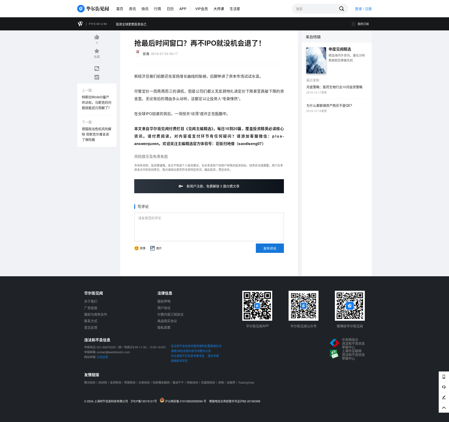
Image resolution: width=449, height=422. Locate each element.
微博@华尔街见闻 (350, 326)
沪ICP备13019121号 (145, 401)
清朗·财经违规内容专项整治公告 (191, 351)
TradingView (246, 382)
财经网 (102, 382)
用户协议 (163, 307)
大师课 (219, 8)
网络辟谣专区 (179, 361)
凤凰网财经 (208, 382)
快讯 (144, 8)
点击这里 (102, 357)
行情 (157, 8)
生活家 (235, 8)
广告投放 (90, 307)
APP (182, 8)
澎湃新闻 (115, 382)
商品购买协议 (167, 320)
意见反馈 (90, 327)
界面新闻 (129, 382)
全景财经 (144, 382)
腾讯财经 (89, 382)
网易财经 (192, 382)
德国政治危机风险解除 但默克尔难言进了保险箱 (96, 134)
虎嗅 (221, 382)
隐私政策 (163, 327)
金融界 (231, 382)
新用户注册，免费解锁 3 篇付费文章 (212, 186)
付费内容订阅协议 (170, 314)
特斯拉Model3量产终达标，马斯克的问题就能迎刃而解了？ (96, 102)
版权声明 (163, 301)
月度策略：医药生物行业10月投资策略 (334, 86)
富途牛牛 (178, 382)
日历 (170, 8)
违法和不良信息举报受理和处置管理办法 (196, 346)
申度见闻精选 (340, 49)
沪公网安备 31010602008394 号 (186, 401)
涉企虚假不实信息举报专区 (188, 356)
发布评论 (269, 248)
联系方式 (90, 320)
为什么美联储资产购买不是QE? (329, 105)
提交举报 (213, 356)
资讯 (132, 8)
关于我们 (90, 301)
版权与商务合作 (95, 314)
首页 (119, 8)
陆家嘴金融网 (161, 382)
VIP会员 (201, 8)
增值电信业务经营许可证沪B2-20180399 (234, 401)
